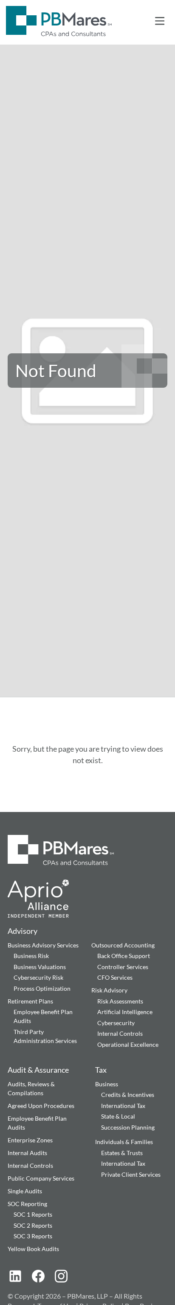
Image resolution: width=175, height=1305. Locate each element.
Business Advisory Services (43, 945)
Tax (101, 1069)
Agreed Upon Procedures (41, 1105)
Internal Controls (120, 1033)
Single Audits (25, 1191)
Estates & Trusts (122, 1152)
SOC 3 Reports (33, 1236)
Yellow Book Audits (33, 1248)
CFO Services (115, 977)
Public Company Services (41, 1178)
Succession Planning (128, 1127)
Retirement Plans (30, 1001)
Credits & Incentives (127, 1094)
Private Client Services (131, 1174)
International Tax (123, 1105)
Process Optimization (42, 988)
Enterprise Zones (30, 1140)
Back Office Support (123, 955)
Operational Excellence (127, 1044)
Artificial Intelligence (124, 1011)
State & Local (118, 1116)
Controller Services (122, 966)
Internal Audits (27, 1152)
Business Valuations (40, 966)
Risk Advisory (109, 990)
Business (106, 1084)
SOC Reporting (27, 1203)
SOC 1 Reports (33, 1214)
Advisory (22, 931)
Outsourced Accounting (123, 945)
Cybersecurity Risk (38, 977)
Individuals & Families (124, 1141)
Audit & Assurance (38, 1069)
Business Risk (31, 955)
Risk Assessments (120, 1001)
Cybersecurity (116, 1022)
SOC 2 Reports (33, 1225)
